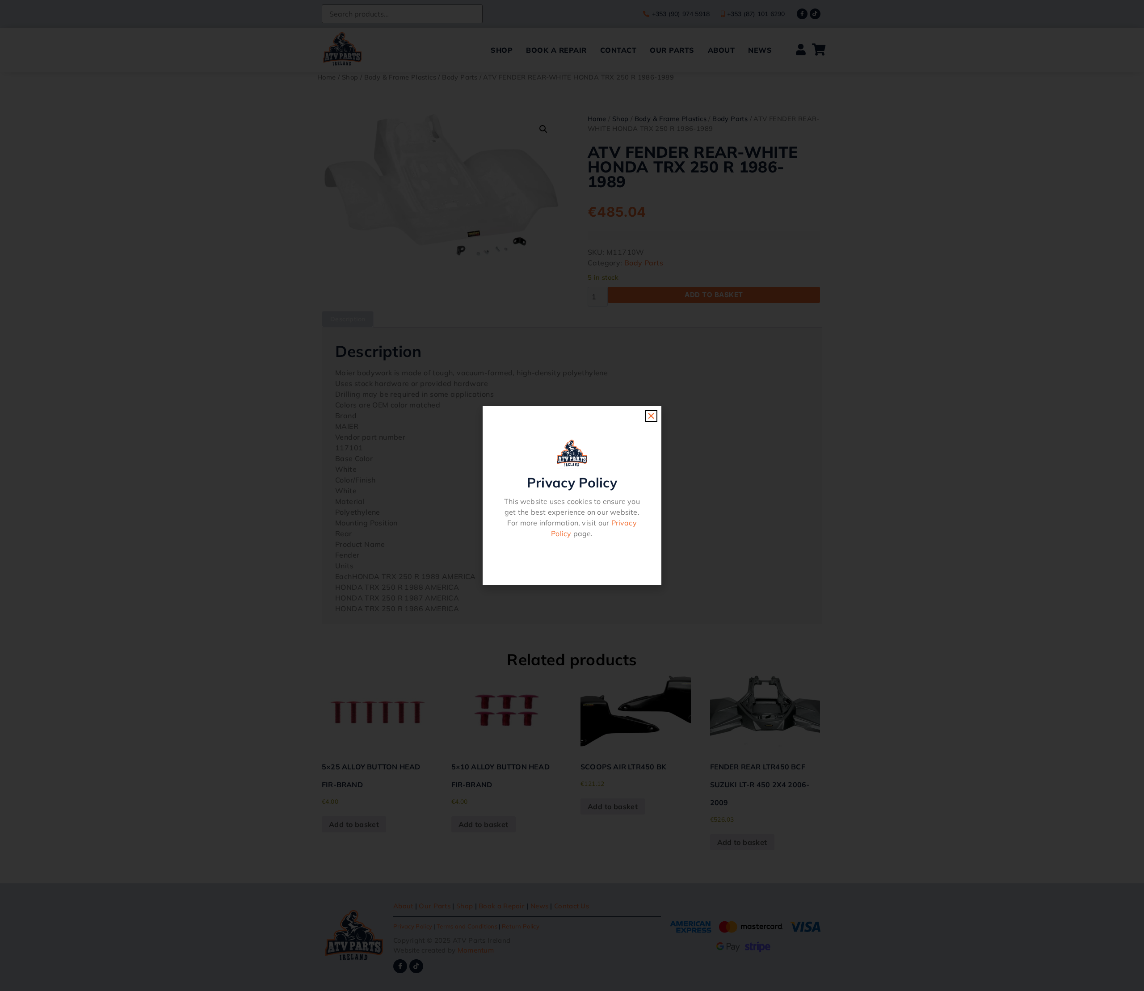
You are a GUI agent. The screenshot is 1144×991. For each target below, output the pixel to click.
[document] (572, 495)
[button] (651, 416)
